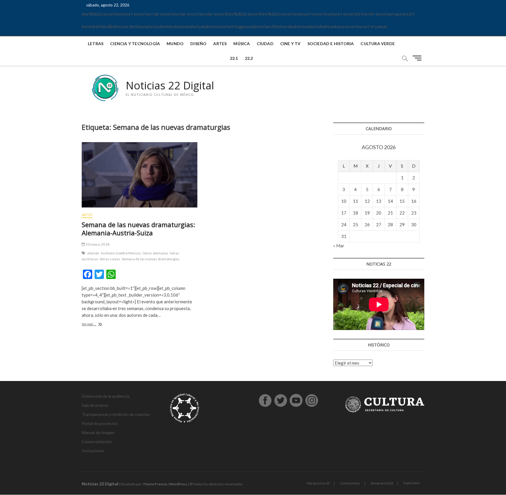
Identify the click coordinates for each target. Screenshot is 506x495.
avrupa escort (401, 13)
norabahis (290, 26)
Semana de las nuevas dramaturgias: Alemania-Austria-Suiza (138, 228)
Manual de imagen (98, 432)
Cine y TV (290, 43)
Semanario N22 (381, 483)
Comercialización (97, 441)
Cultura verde (377, 43)
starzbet (129, 26)
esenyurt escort (131, 13)
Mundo (175, 43)
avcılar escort (159, 13)
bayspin (144, 26)
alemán (93, 253)
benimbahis (92, 26)
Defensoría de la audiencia (105, 396)
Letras (95, 43)
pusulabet (251, 26)
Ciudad (265, 43)
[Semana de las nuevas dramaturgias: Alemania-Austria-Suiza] (139, 175)
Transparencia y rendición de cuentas (116, 414)
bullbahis (112, 26)
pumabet (190, 26)
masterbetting (228, 26)
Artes (220, 43)
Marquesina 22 (318, 483)
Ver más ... (99, 325)
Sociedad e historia (330, 43)
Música (241, 43)
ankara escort (344, 26)
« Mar (338, 245)
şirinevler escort (372, 13)
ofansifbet (271, 26)
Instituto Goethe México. (121, 253)
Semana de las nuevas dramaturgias (151, 259)
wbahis (324, 26)
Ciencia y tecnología (135, 43)
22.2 (249, 58)
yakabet (206, 26)
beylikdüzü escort (99, 13)
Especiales (412, 483)
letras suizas (110, 259)
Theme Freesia (155, 484)
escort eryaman (372, 26)
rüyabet (159, 26)
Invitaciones (93, 450)
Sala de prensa (95, 405)
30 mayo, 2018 (97, 244)
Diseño (198, 43)
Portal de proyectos (100, 423)
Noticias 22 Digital (170, 85)
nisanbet (308, 26)
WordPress (178, 484)
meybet (174, 26)
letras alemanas (155, 253)
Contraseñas (350, 483)
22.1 (234, 58)
